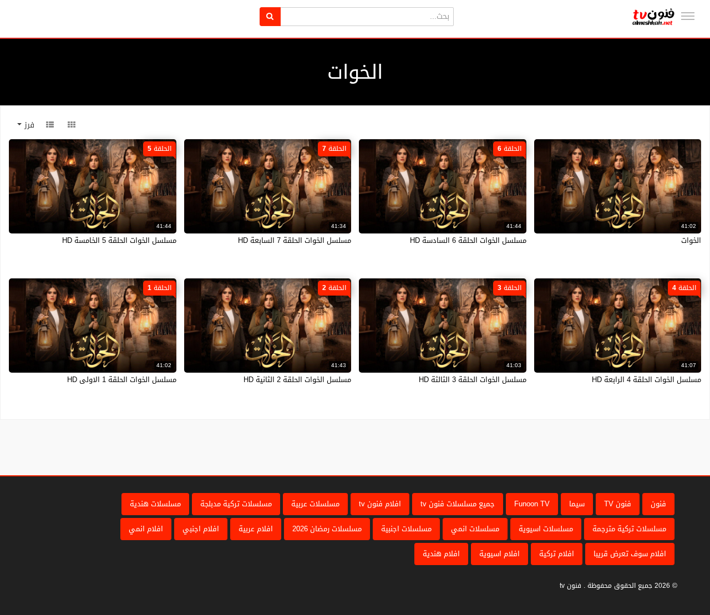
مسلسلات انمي (475, 529)
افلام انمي (146, 529)
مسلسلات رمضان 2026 (327, 529)
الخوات (691, 240)
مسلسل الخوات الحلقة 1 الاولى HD (121, 380)
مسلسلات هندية (155, 504)
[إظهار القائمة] (688, 16)
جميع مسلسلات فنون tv (457, 504)
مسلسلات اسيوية (546, 529)
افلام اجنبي (200, 529)
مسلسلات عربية (315, 504)
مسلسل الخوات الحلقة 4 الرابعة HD (646, 380)
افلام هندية (441, 554)
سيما (577, 504)
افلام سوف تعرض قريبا (630, 554)
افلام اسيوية (499, 554)
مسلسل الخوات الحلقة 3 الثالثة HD (472, 380)
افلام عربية (256, 529)
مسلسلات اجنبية (406, 529)
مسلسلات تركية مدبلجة (236, 504)
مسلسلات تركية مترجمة (629, 529)
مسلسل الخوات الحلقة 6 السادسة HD (468, 240)
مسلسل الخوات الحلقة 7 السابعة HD (294, 240)
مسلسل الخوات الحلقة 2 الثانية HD (297, 380)
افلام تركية (556, 554)
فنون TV (617, 504)
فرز (28, 125)
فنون (658, 504)
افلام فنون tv (380, 504)
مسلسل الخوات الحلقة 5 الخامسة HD (119, 240)
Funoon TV (532, 504)
